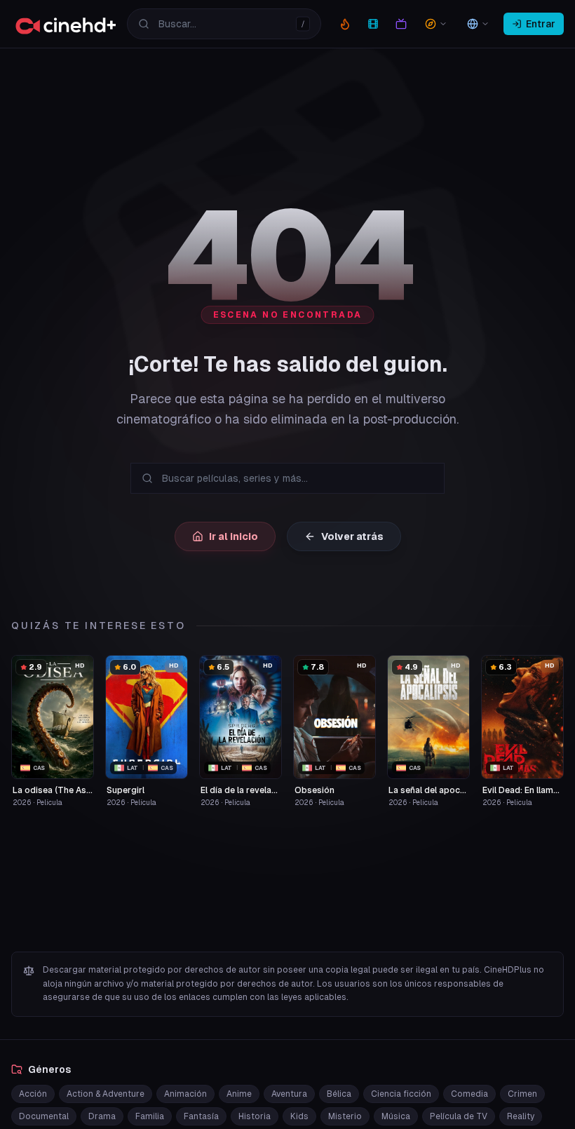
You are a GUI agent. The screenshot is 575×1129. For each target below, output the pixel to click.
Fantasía (201, 1116)
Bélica (339, 1094)
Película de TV (458, 1116)
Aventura (289, 1094)
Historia (254, 1116)
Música (395, 1116)
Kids (299, 1116)
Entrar (540, 23)
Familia (149, 1116)
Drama (102, 1116)
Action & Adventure (105, 1094)
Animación (185, 1094)
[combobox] (224, 23)
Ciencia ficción (401, 1094)
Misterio (345, 1116)
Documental (44, 1116)
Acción (33, 1094)
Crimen (522, 1094)
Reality (520, 1116)
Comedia (469, 1094)
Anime (239, 1094)
